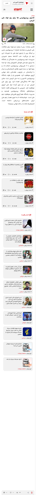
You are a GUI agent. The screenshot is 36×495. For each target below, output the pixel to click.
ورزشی (32, 16)
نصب (6, 3)
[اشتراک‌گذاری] (28, 492)
